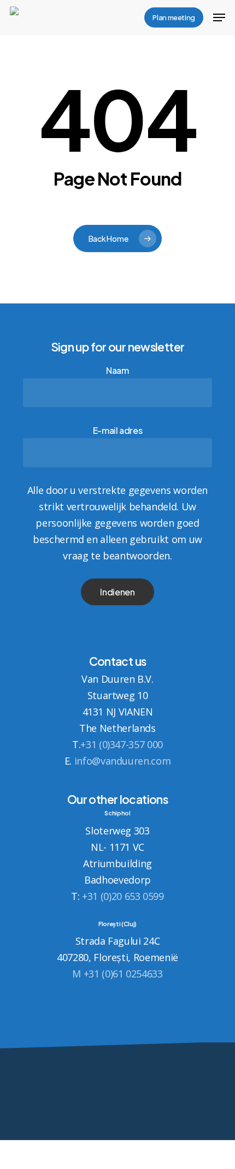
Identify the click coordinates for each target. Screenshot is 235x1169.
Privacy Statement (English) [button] (117, 1144)
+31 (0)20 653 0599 (123, 896)
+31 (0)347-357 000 (121, 744)
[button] (219, 17)
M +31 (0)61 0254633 (117, 973)
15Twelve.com (118, 1119)
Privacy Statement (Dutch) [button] (117, 1160)
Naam (117, 370)
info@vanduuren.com (122, 760)
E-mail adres (118, 430)
